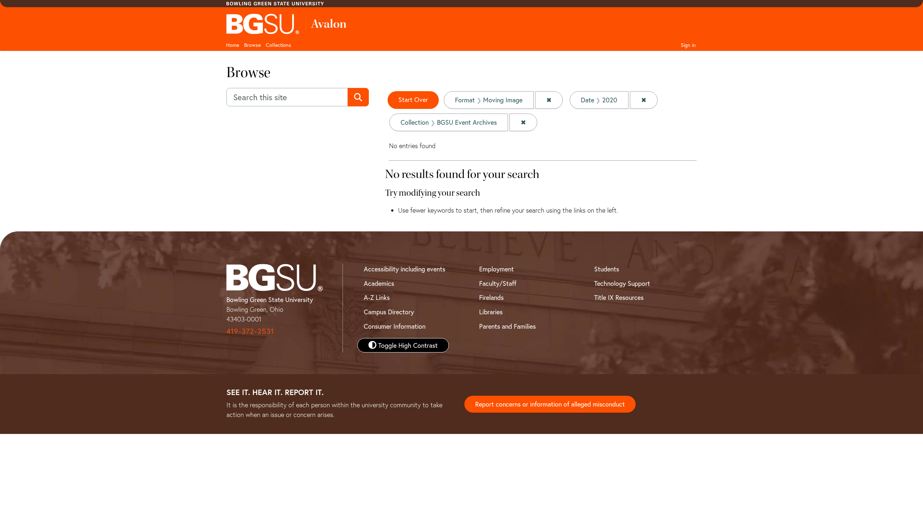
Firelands (491, 297)
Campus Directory (389, 311)
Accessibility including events (404, 269)
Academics (379, 283)
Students (606, 269)
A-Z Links (377, 297)
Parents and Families (507, 326)
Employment (496, 269)
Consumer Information (394, 326)
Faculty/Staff (497, 283)
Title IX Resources (619, 297)
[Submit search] (358, 97)
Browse (252, 44)
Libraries (491, 311)
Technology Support (622, 283)
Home (232, 44)
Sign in (688, 44)
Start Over (413, 99)
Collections (278, 44)
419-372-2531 (250, 331)
